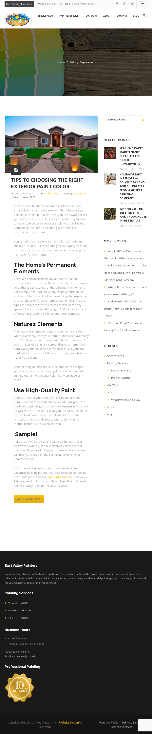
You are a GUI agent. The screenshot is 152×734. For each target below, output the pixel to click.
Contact (122, 15)
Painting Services (69, 15)
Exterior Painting (121, 370)
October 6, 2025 (132, 225)
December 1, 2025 (134, 169)
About (107, 15)
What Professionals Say (125, 400)
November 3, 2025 (134, 203)
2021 (73, 62)
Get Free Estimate (19, 618)
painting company (60, 477)
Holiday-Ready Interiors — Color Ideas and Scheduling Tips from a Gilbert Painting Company (132, 186)
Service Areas (45, 15)
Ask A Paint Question (28, 499)
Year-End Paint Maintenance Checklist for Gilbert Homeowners (131, 156)
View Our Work (18, 603)
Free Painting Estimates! (19, 4)
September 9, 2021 (26, 193)
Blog (136, 15)
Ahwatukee (80, 193)
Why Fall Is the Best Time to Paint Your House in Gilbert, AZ (133, 214)
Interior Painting (120, 378)
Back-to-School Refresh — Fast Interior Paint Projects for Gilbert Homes (124, 309)
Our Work (91, 15)
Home (62, 62)
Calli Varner (51, 193)
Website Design (69, 722)
